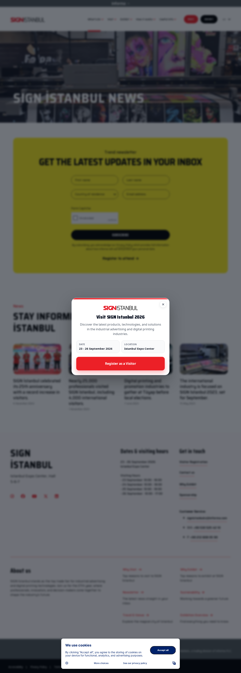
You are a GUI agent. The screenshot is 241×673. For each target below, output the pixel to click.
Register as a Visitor (120, 363)
